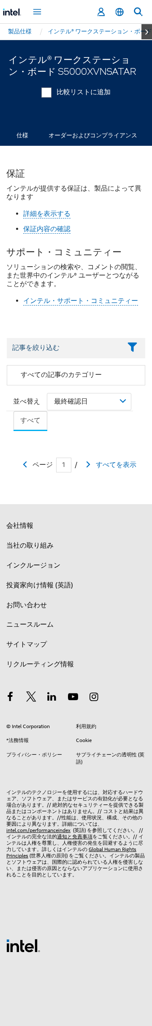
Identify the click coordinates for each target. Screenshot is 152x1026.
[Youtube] (73, 698)
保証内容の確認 (47, 229)
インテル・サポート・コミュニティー (80, 301)
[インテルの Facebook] (10, 698)
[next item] (146, 31)
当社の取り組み (30, 545)
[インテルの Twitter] (31, 698)
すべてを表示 (116, 465)
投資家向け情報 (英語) (39, 585)
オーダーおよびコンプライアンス (93, 135)
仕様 (22, 135)
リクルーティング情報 (40, 664)
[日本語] (119, 12)
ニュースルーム (30, 624)
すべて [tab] (30, 420)
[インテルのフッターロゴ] (23, 945)
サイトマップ (26, 644)
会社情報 (19, 525)
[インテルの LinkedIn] (52, 698)
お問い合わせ (26, 605)
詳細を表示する (47, 214)
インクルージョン (33, 565)
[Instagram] (94, 698)
